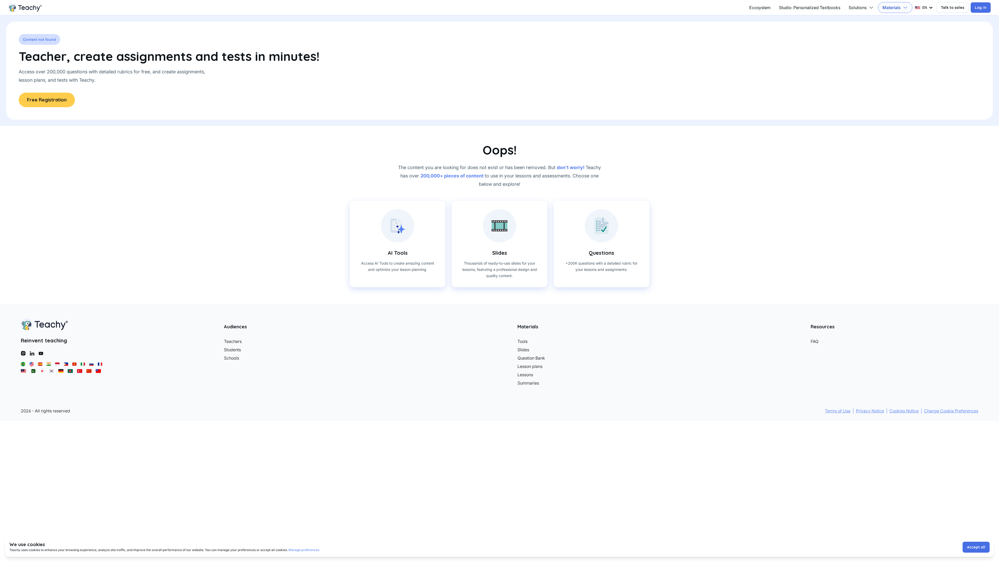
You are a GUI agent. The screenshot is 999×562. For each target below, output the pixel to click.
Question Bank (531, 358)
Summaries (528, 383)
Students (232, 349)
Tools (522, 341)
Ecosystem (760, 7)
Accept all (976, 547)
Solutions (858, 7)
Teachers (233, 341)
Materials (891, 7)
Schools (231, 358)
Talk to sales (952, 7)
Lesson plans (529, 366)
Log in (981, 7)
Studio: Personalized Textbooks (809, 7)
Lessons (525, 374)
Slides (523, 349)
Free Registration (47, 100)
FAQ (814, 341)
